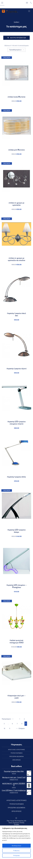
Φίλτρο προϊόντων (18, 38)
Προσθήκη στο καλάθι (16, 101)
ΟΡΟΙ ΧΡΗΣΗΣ (16, 760)
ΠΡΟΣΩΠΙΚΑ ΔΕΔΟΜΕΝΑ (16, 756)
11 (9, 728)
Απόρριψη (16, 855)
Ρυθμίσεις (16, 850)
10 (4, 728)
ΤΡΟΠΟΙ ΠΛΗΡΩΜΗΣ (17, 753)
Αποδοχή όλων (16, 845)
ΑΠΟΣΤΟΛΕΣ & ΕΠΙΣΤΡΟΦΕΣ (16, 749)
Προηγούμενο (6, 719)
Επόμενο (22, 728)
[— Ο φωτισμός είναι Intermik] (10, 11)
